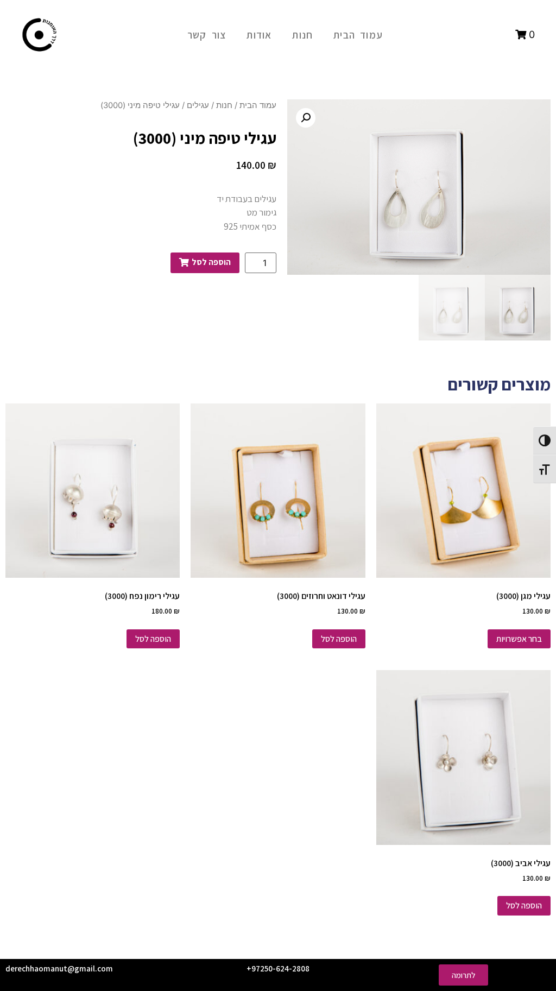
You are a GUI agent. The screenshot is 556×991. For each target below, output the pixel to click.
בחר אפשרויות (519, 639)
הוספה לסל (339, 639)
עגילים (198, 105)
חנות (302, 34)
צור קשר (206, 34)
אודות (259, 34)
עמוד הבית (358, 34)
